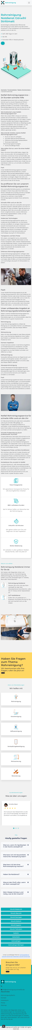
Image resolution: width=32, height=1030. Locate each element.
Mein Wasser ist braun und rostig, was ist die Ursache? (13, 893)
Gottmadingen (16, 941)
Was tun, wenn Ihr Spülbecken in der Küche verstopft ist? (14, 846)
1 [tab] (14, 828)
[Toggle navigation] (29, 2)
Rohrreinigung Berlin (8, 995)
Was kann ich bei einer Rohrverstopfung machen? (13, 865)
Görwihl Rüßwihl (16, 921)
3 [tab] (18, 828)
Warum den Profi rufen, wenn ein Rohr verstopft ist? (14, 883)
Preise (3, 1003)
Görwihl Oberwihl (16, 913)
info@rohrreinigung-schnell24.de (13, 989)
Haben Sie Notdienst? (11, 874)
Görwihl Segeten (16, 925)
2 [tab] (16, 828)
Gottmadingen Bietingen (16, 945)
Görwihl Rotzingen (16, 917)
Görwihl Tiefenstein (16, 929)
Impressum (5, 1000)
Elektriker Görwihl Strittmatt (21, 956)
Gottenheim (16, 937)
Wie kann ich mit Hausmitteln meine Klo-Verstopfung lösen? (14, 855)
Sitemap (4, 1005)
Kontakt (3, 998)
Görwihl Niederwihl (16, 909)
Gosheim (16, 933)
